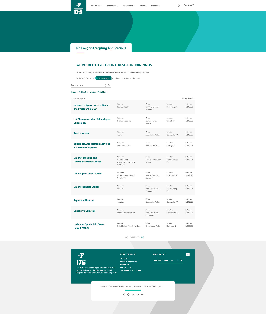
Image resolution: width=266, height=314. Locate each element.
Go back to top (188, 254)
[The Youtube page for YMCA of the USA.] (142, 294)
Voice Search (105, 85)
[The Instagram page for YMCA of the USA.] (128, 294)
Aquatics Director (84, 200)
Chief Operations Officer (88, 173)
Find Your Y (189, 5)
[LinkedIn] (133, 294)
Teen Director (81, 133)
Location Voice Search (178, 260)
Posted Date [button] (102, 92)
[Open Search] (179, 5)
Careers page (104, 78)
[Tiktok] (138, 294)
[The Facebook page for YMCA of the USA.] (124, 294)
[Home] (81, 259)
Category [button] (74, 92)
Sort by (184, 98)
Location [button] (93, 92)
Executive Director (84, 210)
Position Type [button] (83, 92)
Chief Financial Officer (86, 186)
